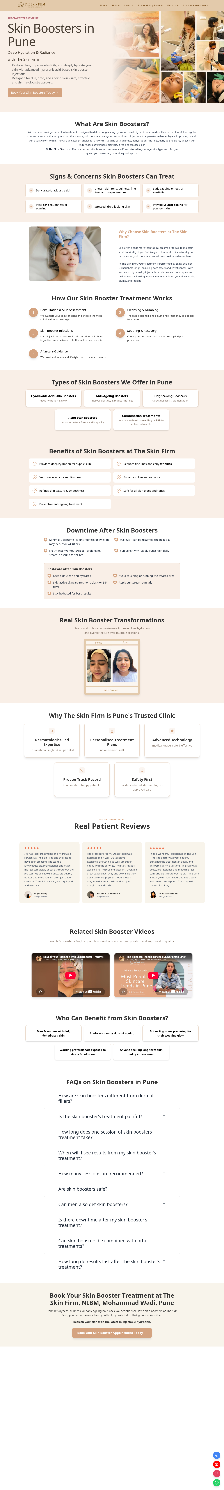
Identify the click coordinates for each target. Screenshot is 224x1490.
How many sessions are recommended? (100, 1173)
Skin (102, 5)
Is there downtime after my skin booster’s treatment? (102, 1222)
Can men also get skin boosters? (93, 1204)
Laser (127, 5)
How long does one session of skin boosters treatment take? (105, 1134)
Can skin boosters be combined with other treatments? (103, 1243)
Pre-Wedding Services (150, 5)
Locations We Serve (194, 5)
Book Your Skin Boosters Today (33, 92)
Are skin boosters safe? (82, 1189)
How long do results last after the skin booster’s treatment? (109, 1264)
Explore (171, 5)
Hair (114, 5)
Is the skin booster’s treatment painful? (100, 1116)
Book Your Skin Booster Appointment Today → (112, 1333)
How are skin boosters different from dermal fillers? (105, 1098)
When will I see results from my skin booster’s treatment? (107, 1155)
